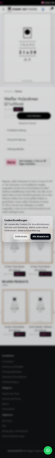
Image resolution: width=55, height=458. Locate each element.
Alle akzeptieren (41, 236)
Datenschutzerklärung (29, 230)
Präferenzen (21, 236)
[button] (48, 450)
